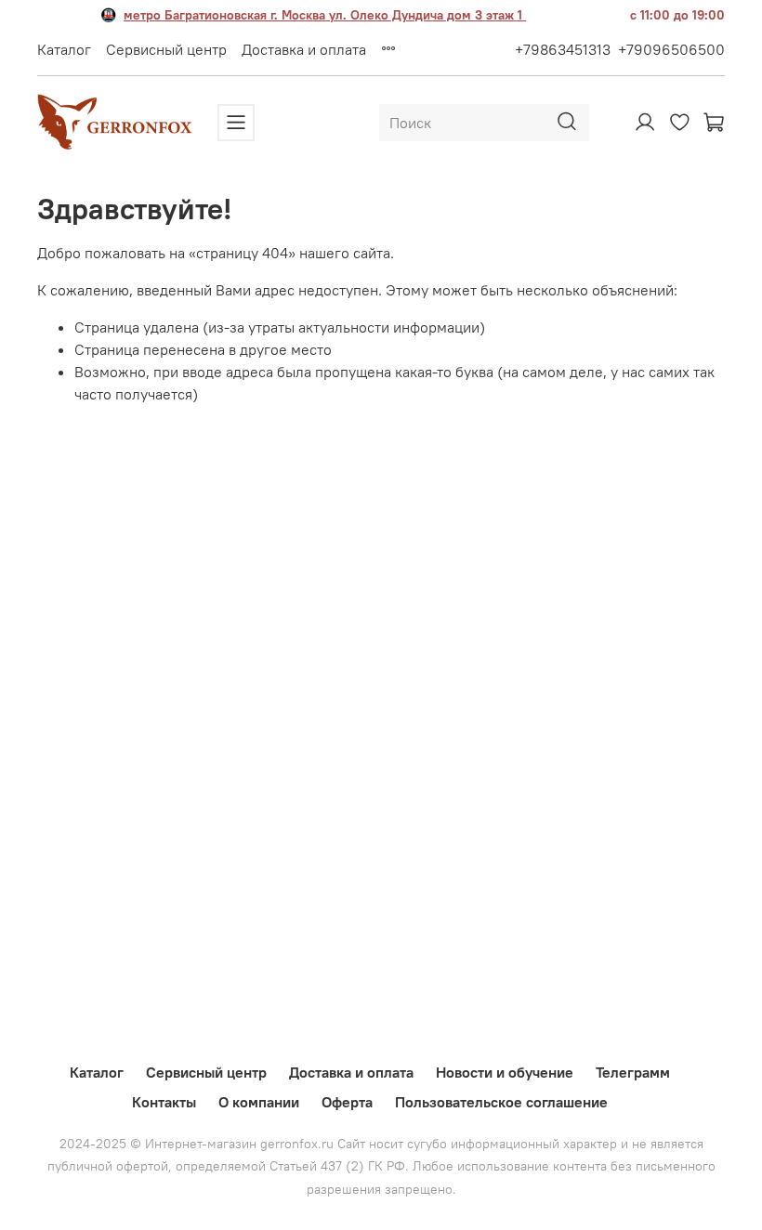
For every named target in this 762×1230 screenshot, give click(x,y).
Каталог (64, 49)
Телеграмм (633, 1072)
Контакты (164, 1102)
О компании (258, 1102)
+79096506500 (671, 49)
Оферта (347, 1102)
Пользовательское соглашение (501, 1102)
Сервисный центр (166, 49)
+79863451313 (563, 49)
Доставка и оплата (304, 49)
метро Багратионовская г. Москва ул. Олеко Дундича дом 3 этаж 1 (325, 15)
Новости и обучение (504, 1072)
